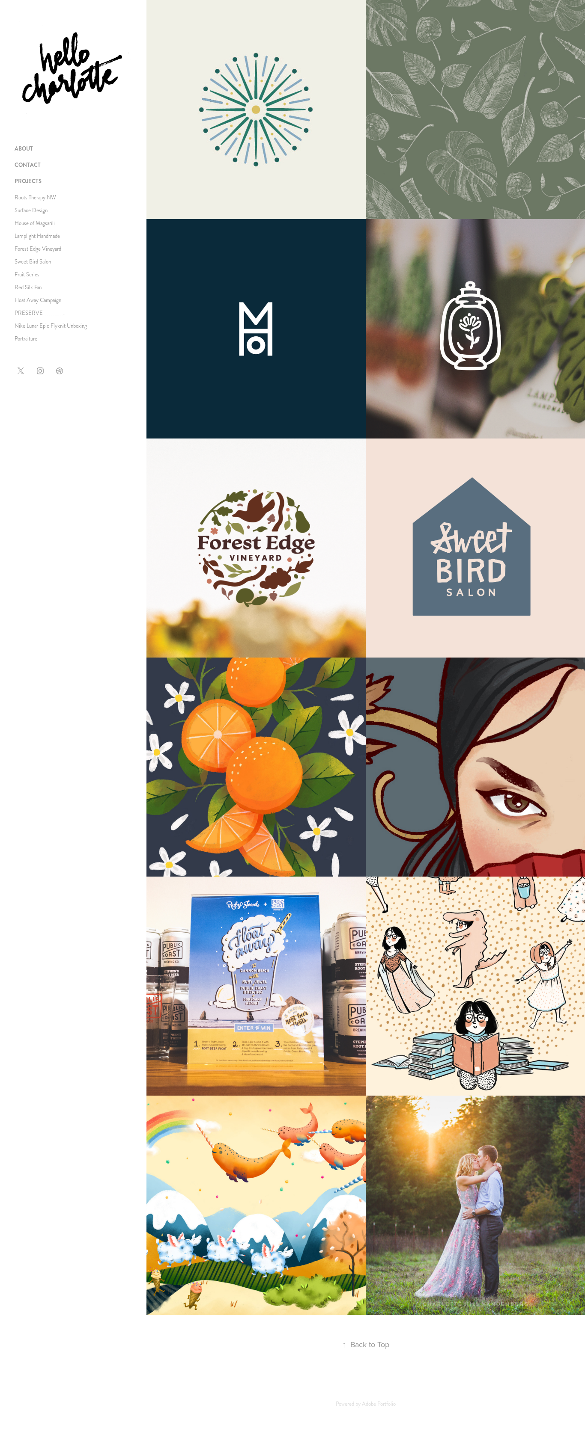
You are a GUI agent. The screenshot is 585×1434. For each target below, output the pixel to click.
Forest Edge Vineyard (38, 249)
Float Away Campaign (38, 300)
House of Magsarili (35, 223)
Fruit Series (27, 275)
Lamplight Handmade (37, 236)
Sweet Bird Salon (33, 262)
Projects (28, 181)
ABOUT (24, 149)
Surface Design (31, 210)
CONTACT (28, 165)
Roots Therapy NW (35, 197)
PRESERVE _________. (40, 313)
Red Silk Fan (28, 287)
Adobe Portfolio (379, 1404)
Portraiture (26, 339)
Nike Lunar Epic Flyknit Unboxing (51, 326)
